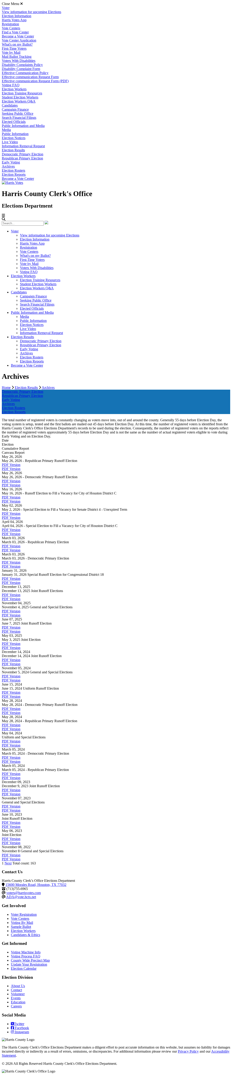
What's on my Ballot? (17, 44)
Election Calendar (23, 968)
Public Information (15, 134)
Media (6, 130)
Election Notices (13, 138)
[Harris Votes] (12, 183)
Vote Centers (11, 28)
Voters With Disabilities (18, 61)
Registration (10, 24)
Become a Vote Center (18, 36)
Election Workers (14, 89)
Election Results (13, 150)
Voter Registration (24, 914)
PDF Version (11, 465)
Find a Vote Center (15, 32)
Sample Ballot (21, 927)
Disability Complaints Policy (22, 65)
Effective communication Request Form (30, 77)
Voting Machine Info (26, 952)
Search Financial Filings (19, 117)
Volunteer (18, 994)
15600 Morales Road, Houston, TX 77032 (35, 885)
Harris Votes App (14, 20)
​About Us (18, 986)
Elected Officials (14, 122)
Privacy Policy (188, 1051)
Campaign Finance (15, 109)
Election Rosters (13, 170)
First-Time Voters (14, 48)
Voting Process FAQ (25, 956)
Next (8, 863)
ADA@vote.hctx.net (21, 897)
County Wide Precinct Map (30, 960)
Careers (16, 1006)
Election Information (16, 16)
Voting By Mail (22, 923)
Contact (16, 990)
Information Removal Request (23, 146)
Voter (6, 8)
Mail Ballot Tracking (16, 57)
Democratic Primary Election (22, 154)
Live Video (10, 142)
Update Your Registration (29, 964)
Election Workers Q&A (19, 101)
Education (18, 1002)
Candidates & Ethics (25, 935)
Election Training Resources (22, 93)
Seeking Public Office (17, 113)
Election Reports (14, 174)
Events (16, 998)
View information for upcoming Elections (31, 12)
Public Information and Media (23, 126)
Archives (8, 166)
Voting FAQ (10, 85)
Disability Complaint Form (21, 69)
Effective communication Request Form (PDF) (35, 81)
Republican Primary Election (22, 158)
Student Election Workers (20, 97)
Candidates (10, 105)
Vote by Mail (11, 52)
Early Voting (11, 162)
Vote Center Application (19, 40)
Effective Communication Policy (25, 73)
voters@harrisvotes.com (23, 893)
